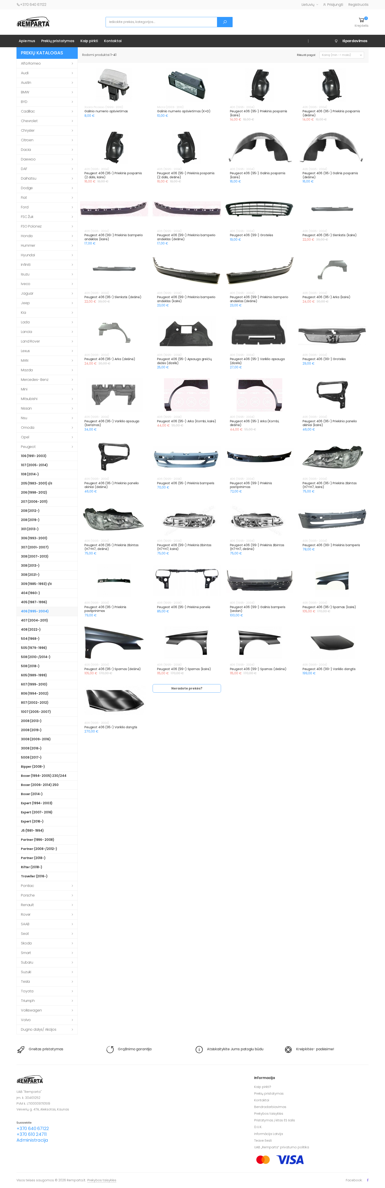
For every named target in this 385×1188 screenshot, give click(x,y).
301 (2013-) (30, 529)
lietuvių (308, 4)
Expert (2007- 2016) (37, 812)
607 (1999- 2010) (34, 684)
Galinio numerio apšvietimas (106, 111)
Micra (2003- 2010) (170, 107)
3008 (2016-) (31, 748)
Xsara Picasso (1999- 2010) (103, 107)
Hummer (28, 245)
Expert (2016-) (32, 821)
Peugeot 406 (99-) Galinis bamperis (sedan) (257, 609)
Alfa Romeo (31, 63)
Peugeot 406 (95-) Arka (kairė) (326, 297)
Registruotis (358, 4)
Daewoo (28, 159)
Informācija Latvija (268, 1134)
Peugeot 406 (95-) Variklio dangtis (110, 727)
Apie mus (27, 40)
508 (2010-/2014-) (36, 657)
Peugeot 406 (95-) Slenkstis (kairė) (330, 235)
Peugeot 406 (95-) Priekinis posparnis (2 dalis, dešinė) (186, 175)
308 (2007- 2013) (35, 556)
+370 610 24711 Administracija (32, 1137)
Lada (25, 322)
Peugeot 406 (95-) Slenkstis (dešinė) (112, 297)
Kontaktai (113, 40)
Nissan (26, 408)
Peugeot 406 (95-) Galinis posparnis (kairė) (257, 175)
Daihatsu (28, 178)
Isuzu (25, 274)
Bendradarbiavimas (270, 1107)
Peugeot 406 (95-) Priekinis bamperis (185, 483)
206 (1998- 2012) (34, 492)
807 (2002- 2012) (35, 702)
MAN (24, 360)
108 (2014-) (30, 474)
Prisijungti (335, 4)
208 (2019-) (30, 520)
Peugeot (28, 446)
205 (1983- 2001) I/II (36, 483)
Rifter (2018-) (31, 867)
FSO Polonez (31, 226)
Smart (26, 952)
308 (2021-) (30, 574)
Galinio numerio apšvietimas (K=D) (183, 111)
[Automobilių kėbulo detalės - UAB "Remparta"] (33, 21)
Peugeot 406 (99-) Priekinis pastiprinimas (251, 485)
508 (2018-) (30, 666)
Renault (27, 904)
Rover (26, 914)
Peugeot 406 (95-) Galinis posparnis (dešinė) (330, 175)
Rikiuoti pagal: (306, 55)
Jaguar (27, 293)
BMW (25, 92)
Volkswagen (31, 1010)
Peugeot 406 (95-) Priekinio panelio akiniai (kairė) (330, 423)
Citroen (27, 140)
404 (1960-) (30, 593)
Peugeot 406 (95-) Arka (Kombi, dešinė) (254, 423)
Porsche (28, 895)
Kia (23, 312)
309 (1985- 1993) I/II (36, 584)
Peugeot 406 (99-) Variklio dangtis (329, 669)
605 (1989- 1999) (34, 675)
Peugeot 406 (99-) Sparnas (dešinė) (258, 669)
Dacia (26, 149)
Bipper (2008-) (33, 766)
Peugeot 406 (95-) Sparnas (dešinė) (112, 669)
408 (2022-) (31, 629)
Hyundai (28, 255)
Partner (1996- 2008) (37, 839)
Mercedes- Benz (35, 379)
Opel (25, 437)
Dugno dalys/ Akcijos (38, 1029)
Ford (24, 207)
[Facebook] (368, 1180)
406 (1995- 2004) (35, 611)
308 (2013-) (30, 565)
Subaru (27, 962)
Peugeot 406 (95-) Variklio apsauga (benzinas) (111, 423)
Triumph (28, 1000)
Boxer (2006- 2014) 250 (40, 785)
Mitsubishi (29, 398)
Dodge (27, 188)
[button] (362, 22)
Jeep (25, 303)
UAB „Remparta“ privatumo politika (281, 1147)
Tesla (25, 981)
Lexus (25, 350)
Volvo (26, 1019)
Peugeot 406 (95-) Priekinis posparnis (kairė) (258, 113)
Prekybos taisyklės (268, 1113)
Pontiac (27, 885)
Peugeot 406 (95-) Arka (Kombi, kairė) (186, 421)
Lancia (26, 331)
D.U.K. (258, 1127)
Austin (26, 82)
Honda (27, 235)
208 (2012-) (30, 511)
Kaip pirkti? (262, 1087)
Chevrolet (29, 120)
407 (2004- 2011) (34, 620)
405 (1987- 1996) (34, 602)
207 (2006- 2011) (34, 501)
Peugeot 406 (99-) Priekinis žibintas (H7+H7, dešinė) (257, 547)
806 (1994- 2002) (35, 693)
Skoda (26, 943)
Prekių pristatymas (57, 40)
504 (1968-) (30, 638)
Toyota (27, 991)
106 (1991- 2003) (34, 456)
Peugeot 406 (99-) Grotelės (251, 235)
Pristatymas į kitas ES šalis (274, 1120)
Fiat (24, 197)
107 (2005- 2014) (34, 465)
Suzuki (26, 972)
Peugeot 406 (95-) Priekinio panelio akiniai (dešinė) (111, 485)
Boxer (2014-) (32, 794)
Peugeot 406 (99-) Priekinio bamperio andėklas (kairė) (113, 237)
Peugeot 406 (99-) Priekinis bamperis (331, 545)
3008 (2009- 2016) (36, 739)
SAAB (25, 924)
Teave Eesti (263, 1140)
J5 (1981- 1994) (32, 830)
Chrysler (28, 130)
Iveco (25, 283)
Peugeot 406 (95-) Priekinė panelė (183, 607)
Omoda (27, 427)
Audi (24, 73)
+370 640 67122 (33, 4)
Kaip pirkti (89, 40)
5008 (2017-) (31, 757)
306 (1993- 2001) (34, 538)
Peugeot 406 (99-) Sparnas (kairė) (184, 669)
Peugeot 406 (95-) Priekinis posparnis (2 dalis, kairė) (113, 175)
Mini (24, 389)
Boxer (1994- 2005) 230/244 (43, 776)
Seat (25, 933)
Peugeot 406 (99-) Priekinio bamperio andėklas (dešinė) (186, 237)
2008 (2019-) (31, 730)
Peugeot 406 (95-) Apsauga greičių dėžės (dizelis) (184, 361)
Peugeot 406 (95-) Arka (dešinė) (109, 359)
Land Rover (30, 341)
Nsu (24, 418)
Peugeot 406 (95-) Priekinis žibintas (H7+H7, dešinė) (111, 547)
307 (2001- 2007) (35, 547)
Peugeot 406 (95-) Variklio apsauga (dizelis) (257, 361)
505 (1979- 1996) (34, 648)
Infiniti (26, 264)
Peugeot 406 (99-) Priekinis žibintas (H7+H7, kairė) (184, 547)
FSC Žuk (27, 216)
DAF (24, 168)
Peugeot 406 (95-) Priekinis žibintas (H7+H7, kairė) (330, 485)
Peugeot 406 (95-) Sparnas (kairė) (329, 607)
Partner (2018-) (33, 858)
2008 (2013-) (31, 721)
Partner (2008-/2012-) (39, 849)
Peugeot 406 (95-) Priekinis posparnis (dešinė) (331, 113)
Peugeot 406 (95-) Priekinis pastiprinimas (105, 609)
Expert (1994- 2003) (37, 803)
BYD (24, 101)
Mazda (27, 370)
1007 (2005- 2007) (36, 712)
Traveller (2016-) (34, 876)
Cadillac (28, 111)
